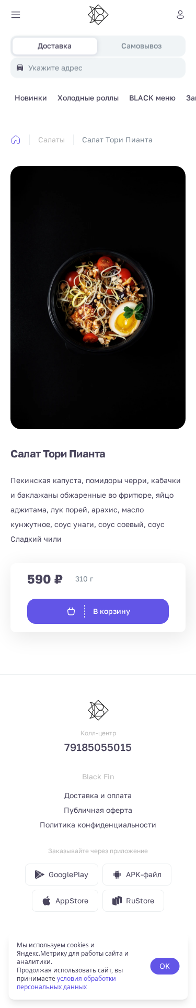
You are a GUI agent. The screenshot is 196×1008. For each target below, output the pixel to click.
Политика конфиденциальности (98, 824)
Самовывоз (141, 45)
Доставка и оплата (98, 795)
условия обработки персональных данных (66, 982)
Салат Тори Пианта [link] (117, 139)
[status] (98, 966)
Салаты (51, 139)
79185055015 (98, 747)
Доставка (55, 45)
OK (164, 966)
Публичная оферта (98, 809)
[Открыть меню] (15, 14)
